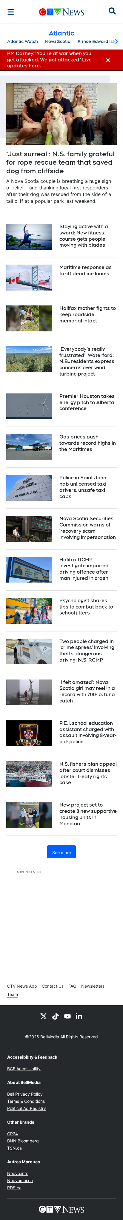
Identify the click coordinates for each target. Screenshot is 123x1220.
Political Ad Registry (26, 1108)
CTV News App (22, 986)
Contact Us (53, 986)
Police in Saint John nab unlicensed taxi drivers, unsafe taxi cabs (82, 487)
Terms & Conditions (26, 1101)
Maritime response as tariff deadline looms (85, 271)
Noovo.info (17, 1173)
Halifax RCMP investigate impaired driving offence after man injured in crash (84, 569)
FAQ (72, 986)
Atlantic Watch (22, 41)
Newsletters (92, 986)
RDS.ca (14, 1187)
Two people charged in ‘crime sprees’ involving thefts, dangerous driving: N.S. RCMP (86, 651)
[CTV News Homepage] (61, 12)
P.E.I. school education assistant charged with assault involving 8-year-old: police (87, 732)
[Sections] (11, 12)
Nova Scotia (57, 41)
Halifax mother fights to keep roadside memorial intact (87, 314)
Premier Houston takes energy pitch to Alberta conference (87, 402)
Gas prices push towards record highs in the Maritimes (87, 443)
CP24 (12, 1133)
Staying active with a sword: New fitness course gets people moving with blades (83, 236)
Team (12, 994)
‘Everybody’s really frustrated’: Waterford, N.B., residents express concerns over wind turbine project (86, 361)
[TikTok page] (55, 1016)
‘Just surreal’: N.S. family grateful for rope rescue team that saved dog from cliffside (60, 162)
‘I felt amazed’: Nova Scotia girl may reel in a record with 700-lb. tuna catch (87, 692)
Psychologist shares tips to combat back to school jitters (86, 607)
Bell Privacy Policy (25, 1094)
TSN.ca (14, 1147)
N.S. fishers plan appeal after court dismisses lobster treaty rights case (88, 773)
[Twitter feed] (43, 1016)
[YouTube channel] (67, 1016)
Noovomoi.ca (20, 1180)
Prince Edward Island (100, 41)
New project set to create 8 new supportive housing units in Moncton (88, 814)
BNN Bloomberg (23, 1140)
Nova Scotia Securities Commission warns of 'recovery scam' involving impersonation (87, 528)
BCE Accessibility (24, 1068)
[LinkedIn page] (79, 1016)
